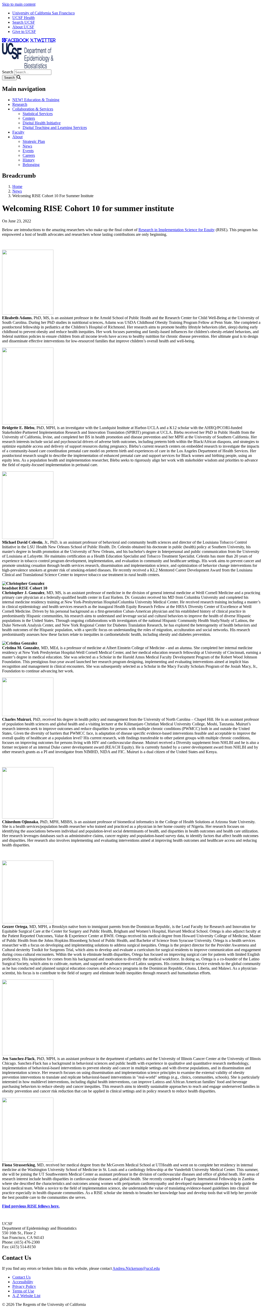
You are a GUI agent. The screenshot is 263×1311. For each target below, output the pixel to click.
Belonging (31, 164)
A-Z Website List (26, 1295)
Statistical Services (38, 113)
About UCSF (23, 27)
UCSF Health (23, 17)
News (27, 146)
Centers (29, 118)
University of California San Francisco (43, 13)
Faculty (18, 132)
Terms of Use (23, 1291)
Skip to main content (18, 4)
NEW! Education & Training (35, 100)
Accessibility (22, 1282)
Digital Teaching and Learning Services (55, 127)
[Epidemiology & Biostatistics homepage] (27, 67)
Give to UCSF (24, 31)
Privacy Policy (24, 1286)
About (17, 137)
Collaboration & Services (32, 109)
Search (7, 72)
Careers (29, 155)
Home (17, 186)
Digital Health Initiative (42, 123)
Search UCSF (23, 22)
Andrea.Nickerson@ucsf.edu (136, 1268)
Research (19, 104)
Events (28, 151)
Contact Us (21, 1277)
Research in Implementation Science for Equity (176, 230)
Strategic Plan (34, 141)
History (29, 160)
